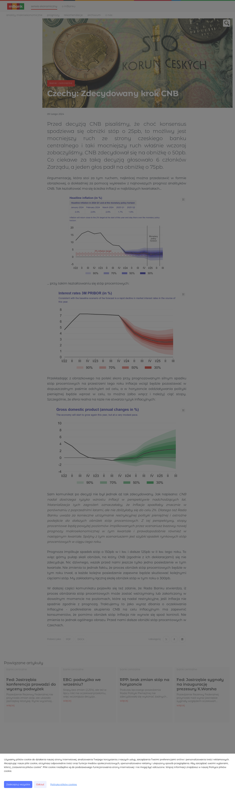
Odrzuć (40, 784)
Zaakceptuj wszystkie (18, 784)
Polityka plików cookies (63, 784)
